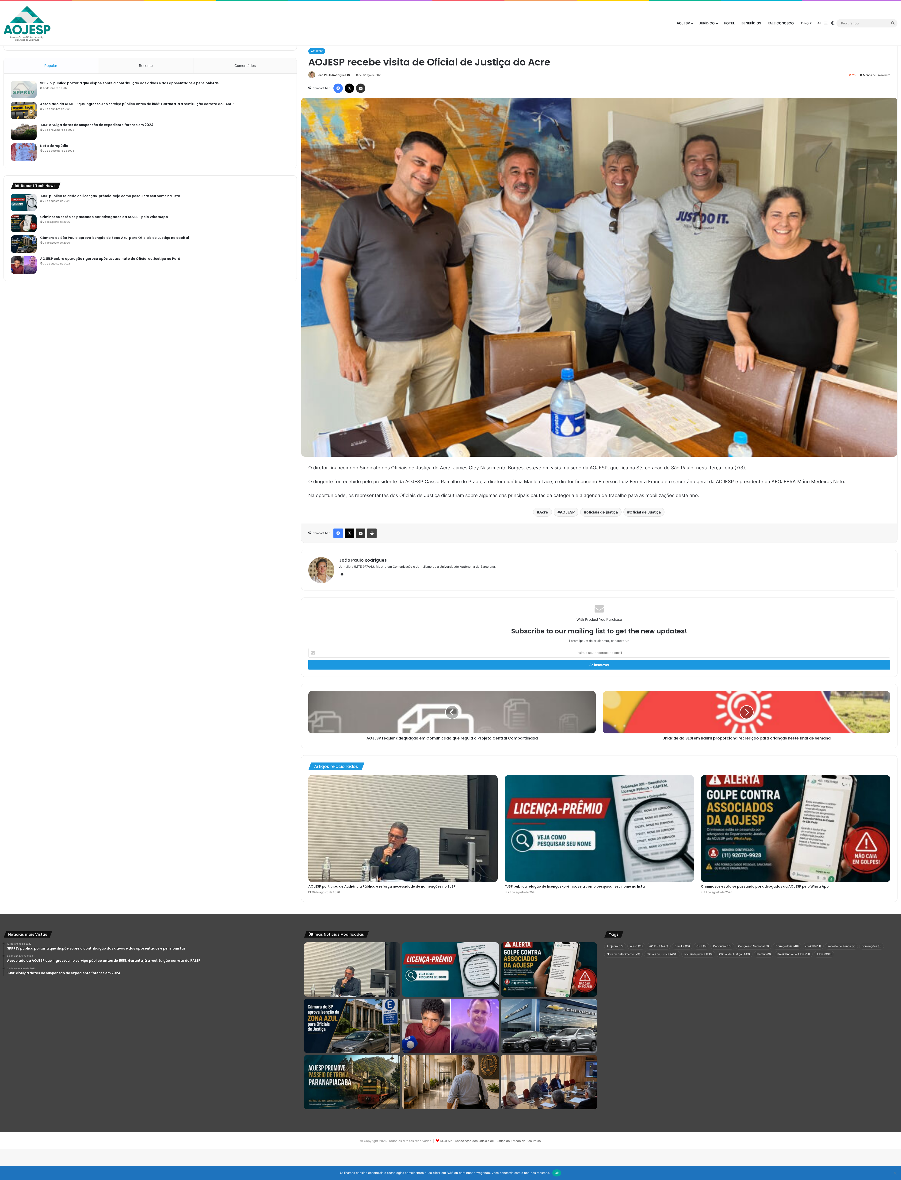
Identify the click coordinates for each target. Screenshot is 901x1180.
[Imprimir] (372, 533)
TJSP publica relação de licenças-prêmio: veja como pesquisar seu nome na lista (575, 886)
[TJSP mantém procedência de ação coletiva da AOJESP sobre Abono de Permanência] (450, 1082)
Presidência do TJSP (793, 954)
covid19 (813, 946)
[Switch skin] (832, 23)
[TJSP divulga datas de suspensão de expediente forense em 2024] (24, 131)
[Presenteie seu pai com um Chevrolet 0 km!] (549, 1026)
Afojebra (615, 946)
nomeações (871, 946)
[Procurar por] (892, 23)
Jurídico (707, 23)
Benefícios (751, 23)
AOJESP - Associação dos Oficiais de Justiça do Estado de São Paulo (490, 1141)
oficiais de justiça (602, 512)
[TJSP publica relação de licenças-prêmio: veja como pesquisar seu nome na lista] (599, 828)
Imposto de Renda (841, 946)
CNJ (701, 946)
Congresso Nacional (753, 946)
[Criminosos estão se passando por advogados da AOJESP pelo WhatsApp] (795, 828)
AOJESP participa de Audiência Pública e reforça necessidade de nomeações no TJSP (382, 886)
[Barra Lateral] (825, 23)
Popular (50, 65)
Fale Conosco (781, 23)
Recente (146, 65)
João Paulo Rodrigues (331, 75)
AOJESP (683, 23)
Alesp (636, 946)
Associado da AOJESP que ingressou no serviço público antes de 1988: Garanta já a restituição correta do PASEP (137, 104)
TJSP (824, 954)
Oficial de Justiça (645, 512)
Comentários (245, 65)
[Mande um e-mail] (348, 75)
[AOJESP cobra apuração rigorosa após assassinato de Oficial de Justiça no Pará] (24, 265)
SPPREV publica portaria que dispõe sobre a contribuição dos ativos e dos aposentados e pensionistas (129, 83)
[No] (895, 1173)
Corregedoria (787, 946)
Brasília (682, 946)
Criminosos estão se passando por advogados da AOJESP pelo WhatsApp (765, 886)
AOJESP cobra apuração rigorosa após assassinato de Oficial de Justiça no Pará (110, 258)
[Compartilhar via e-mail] (360, 88)
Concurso (722, 946)
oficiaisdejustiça (698, 954)
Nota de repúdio (54, 145)
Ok (557, 1173)
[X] (349, 88)
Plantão (763, 954)
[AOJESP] (27, 23)
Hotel (729, 23)
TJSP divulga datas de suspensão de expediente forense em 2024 (96, 125)
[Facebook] (338, 88)
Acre (543, 512)
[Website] (342, 574)
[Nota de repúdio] (24, 152)
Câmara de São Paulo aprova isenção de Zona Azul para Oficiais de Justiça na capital (114, 237)
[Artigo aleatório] (818, 23)
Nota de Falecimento (623, 954)
